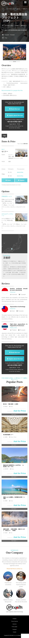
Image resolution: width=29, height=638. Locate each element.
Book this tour (15, 109)
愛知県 (14, 30)
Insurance (14, 624)
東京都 (17, 30)
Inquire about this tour (16, 115)
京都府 (6, 30)
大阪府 (11, 30)
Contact (25, 635)
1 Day (4, 135)
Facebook (15, 629)
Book (9, 180)
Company (14, 618)
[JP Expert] (7, 3)
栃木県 (20, 30)
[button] (4, 52)
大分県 (8, 30)
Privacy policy (14, 626)
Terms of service (14, 621)
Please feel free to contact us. (14, 568)
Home (3, 8)
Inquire (22, 180)
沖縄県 (23, 30)
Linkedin (14, 632)
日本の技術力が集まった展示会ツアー (14, 8)
